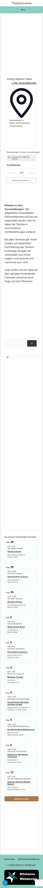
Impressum (9, 859)
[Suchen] (32, 343)
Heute (21, 172)
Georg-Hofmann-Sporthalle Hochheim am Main (18, 703)
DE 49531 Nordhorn (16, 648)
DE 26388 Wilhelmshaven (18, 726)
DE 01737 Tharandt (15, 673)
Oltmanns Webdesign (25, 865)
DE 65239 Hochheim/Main (18, 699)
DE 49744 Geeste (14, 573)
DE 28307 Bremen (15, 598)
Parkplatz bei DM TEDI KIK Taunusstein (17, 755)
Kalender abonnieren (20, 180)
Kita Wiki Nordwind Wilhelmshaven (21, 729)
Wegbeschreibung (16, 125)
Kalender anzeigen (21, 799)
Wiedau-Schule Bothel (16, 627)
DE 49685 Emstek (15, 548)
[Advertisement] (21, 43)
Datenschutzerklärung (28, 859)
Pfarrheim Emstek (14, 551)
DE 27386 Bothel (14, 623)
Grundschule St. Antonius (17, 576)
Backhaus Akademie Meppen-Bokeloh (19, 783)
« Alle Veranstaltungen (23, 82)
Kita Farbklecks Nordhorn (17, 652)
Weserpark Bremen (14, 602)
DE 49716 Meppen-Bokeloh (19, 778)
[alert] (21, 158)
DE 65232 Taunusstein (17, 751)
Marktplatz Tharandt (15, 677)
